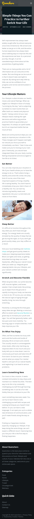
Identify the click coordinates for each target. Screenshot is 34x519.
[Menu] (31, 3)
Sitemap (5, 507)
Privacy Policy (27, 515)
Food (4, 475)
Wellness (5, 488)
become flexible (23, 313)
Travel (4, 483)
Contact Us (6, 505)
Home (4, 478)
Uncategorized (7, 485)
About (4, 502)
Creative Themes (17, 517)
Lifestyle (5, 27)
